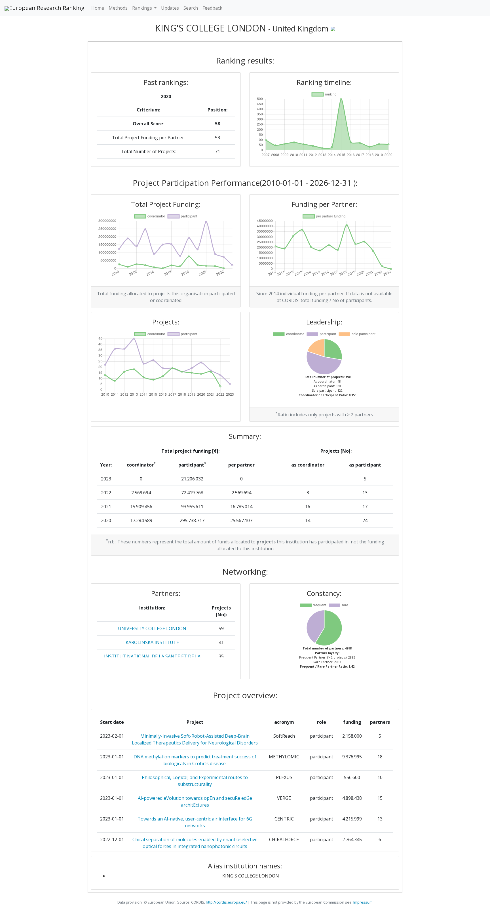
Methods (118, 8)
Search (190, 8)
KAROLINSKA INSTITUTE (152, 642)
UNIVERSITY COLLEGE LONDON (152, 628)
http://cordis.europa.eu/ (226, 902)
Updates (170, 8)
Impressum (362, 902)
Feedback (212, 8)
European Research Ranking (47, 8)
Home (97, 8)
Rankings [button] (142, 8)
